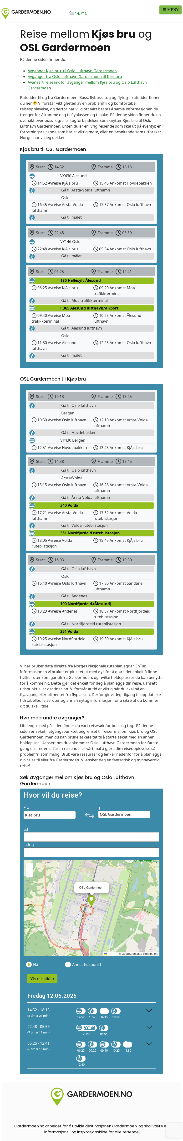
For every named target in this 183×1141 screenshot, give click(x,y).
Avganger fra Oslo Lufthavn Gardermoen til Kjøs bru (75, 76)
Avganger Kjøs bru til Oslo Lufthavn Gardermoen (72, 70)
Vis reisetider (42, 978)
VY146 (89, 1027)
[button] (91, 901)
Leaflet (112, 953)
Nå (35, 964)
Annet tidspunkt (86, 964)
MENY (172, 9)
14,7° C (81, 13)
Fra (26, 807)
